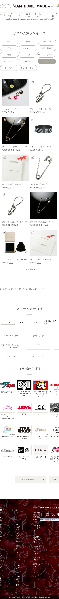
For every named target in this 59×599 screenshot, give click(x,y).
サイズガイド (18, 527)
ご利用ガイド (18, 579)
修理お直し (18, 535)
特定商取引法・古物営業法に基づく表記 (36, 517)
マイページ (1, 545)
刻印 (18, 542)
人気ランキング (22, 289)
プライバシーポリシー (36, 528)
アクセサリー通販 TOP (8, 289)
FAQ (17, 585)
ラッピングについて (18, 557)
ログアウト (1, 569)
